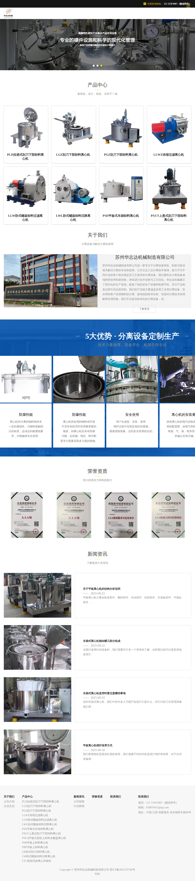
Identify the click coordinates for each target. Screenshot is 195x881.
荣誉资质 (97, 796)
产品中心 (27, 796)
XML (98, 873)
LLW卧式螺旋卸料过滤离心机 (39, 819)
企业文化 (9, 806)
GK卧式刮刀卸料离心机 (36, 851)
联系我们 (115, 796)
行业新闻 (79, 806)
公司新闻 (79, 801)
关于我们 (9, 796)
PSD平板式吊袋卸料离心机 (38, 829)
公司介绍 (9, 801)
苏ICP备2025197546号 (122, 869)
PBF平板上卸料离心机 (35, 847)
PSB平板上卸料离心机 (35, 842)
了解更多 (144, 308)
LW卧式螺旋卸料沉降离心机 (38, 856)
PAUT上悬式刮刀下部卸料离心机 (41, 833)
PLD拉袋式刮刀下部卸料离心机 (40, 801)
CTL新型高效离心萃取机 (36, 860)
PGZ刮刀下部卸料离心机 (36, 810)
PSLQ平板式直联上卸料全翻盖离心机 (44, 838)
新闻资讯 (79, 796)
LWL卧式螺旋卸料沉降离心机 (39, 824)
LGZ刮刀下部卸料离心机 (36, 806)
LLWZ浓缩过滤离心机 (35, 815)
